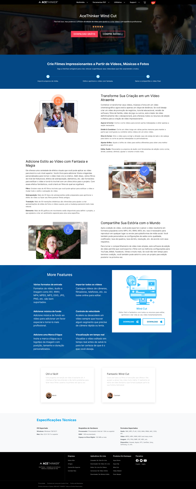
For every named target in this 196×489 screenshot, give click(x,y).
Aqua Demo (116, 460)
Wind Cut (116, 467)
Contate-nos (72, 471)
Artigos (70, 464)
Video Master (117, 471)
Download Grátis (84, 34)
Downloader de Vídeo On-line (100, 464)
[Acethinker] (48, 3)
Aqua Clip (116, 464)
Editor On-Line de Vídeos (98, 467)
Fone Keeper (117, 474)
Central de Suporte (74, 467)
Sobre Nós (71, 460)
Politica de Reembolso (76, 483)
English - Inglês (140, 464)
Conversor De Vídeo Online (99, 471)
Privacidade (41, 483)
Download (128, 322)
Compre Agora (112, 34)
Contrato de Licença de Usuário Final (57, 483)
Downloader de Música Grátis (99, 474)
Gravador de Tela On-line (98, 460)
